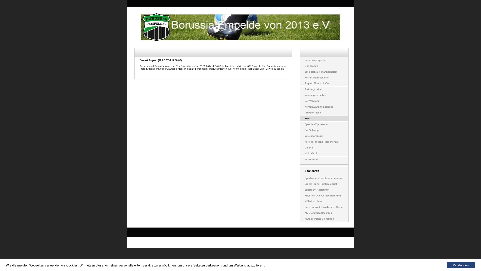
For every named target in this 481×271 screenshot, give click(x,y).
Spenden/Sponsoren (316, 124)
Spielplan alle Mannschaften (321, 71)
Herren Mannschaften (317, 77)
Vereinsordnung (314, 136)
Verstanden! (461, 265)
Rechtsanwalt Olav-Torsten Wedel (324, 207)
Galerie (309, 147)
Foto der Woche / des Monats (322, 141)
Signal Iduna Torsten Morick (321, 184)
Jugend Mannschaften (317, 83)
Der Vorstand (312, 101)
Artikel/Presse (313, 112)
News (308, 118)
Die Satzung (312, 130)
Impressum (311, 159)
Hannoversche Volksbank (319, 218)
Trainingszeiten (313, 89)
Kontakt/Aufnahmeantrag (319, 106)
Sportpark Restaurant (317, 189)
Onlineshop (311, 66)
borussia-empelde (315, 60)
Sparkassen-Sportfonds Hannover (324, 178)
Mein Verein (311, 153)
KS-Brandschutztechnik (318, 213)
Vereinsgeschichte (315, 95)
